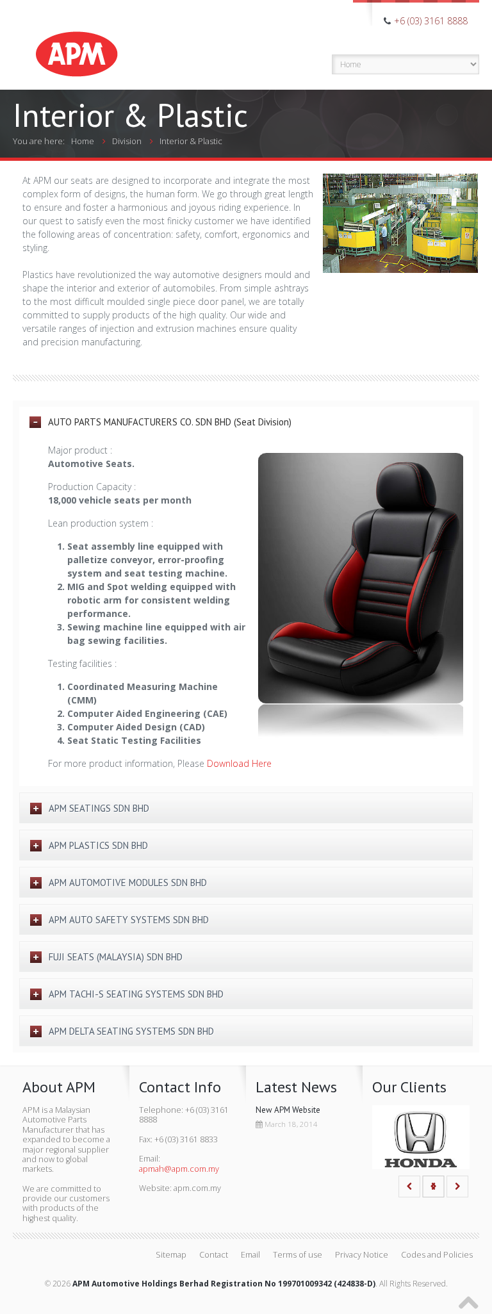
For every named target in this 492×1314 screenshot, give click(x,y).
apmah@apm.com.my (179, 1168)
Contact (213, 1254)
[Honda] (421, 1139)
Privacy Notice (361, 1254)
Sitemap (171, 1254)
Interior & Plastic (191, 141)
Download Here (239, 763)
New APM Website (288, 1110)
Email (250, 1254)
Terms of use (297, 1254)
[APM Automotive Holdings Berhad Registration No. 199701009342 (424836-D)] (77, 40)
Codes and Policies (437, 1254)
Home (82, 141)
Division (127, 141)
